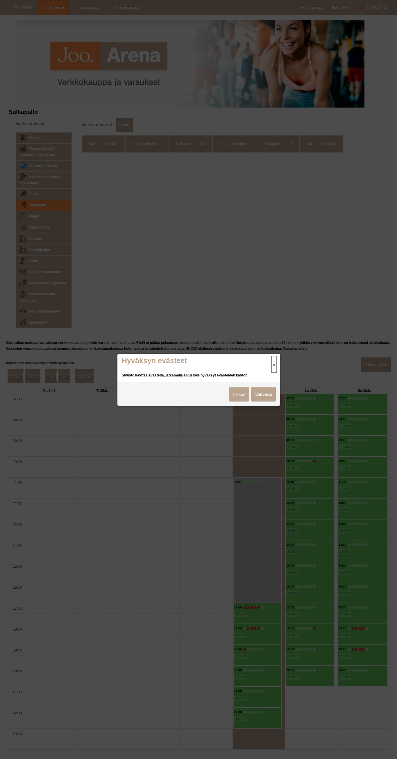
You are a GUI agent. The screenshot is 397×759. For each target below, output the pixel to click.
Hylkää (239, 394)
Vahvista (263, 394)
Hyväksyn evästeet (154, 361)
